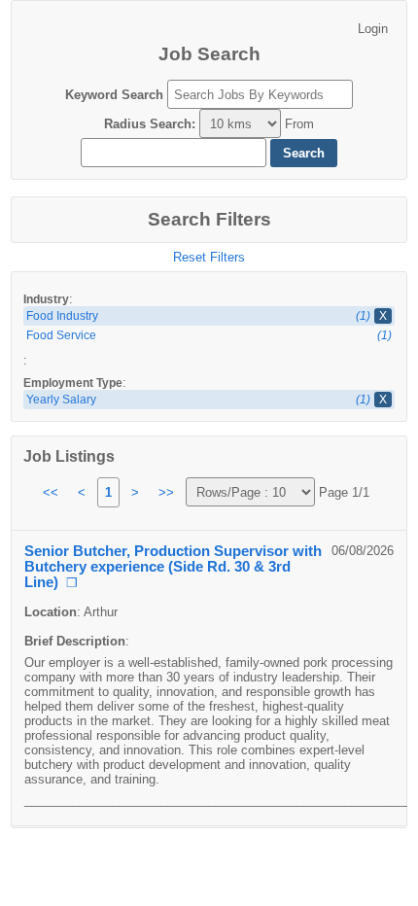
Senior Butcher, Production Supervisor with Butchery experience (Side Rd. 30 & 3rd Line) (173, 566)
